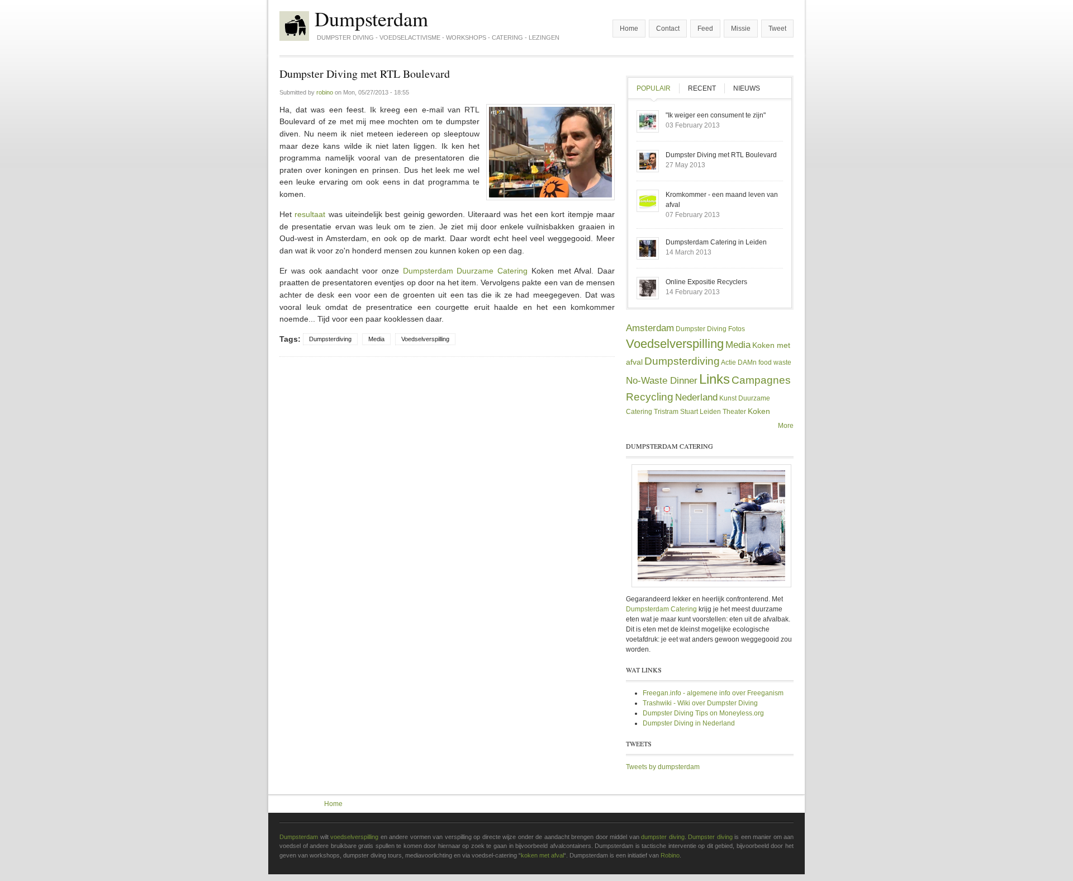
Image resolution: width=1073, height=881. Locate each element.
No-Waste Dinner (661, 380)
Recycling (649, 397)
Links (714, 379)
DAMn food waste (764, 362)
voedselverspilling (354, 836)
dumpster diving (663, 836)
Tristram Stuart (676, 412)
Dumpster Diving (701, 329)
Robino (670, 855)
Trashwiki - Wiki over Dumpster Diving (700, 703)
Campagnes (761, 380)
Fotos (736, 329)
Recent (702, 88)
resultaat (310, 214)
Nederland (696, 397)
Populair (658, 88)
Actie (728, 362)
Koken (759, 411)
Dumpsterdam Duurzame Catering (465, 270)
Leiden (710, 412)
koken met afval (542, 855)
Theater (734, 412)
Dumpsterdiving (330, 339)
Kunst (728, 398)
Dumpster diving (710, 836)
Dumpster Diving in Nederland (689, 723)
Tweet (777, 28)
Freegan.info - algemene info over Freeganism (713, 693)
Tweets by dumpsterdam (663, 767)
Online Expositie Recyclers (706, 282)
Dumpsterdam (371, 18)
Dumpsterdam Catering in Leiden (716, 242)
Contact (668, 28)
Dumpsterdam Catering (661, 609)
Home (629, 28)
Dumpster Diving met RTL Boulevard (721, 155)
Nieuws (746, 88)
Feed (705, 28)
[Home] (294, 26)
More (786, 426)
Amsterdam (650, 328)
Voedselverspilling (425, 339)
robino (324, 92)
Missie (741, 28)
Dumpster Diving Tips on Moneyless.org (703, 713)
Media (376, 339)
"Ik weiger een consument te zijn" (716, 115)
